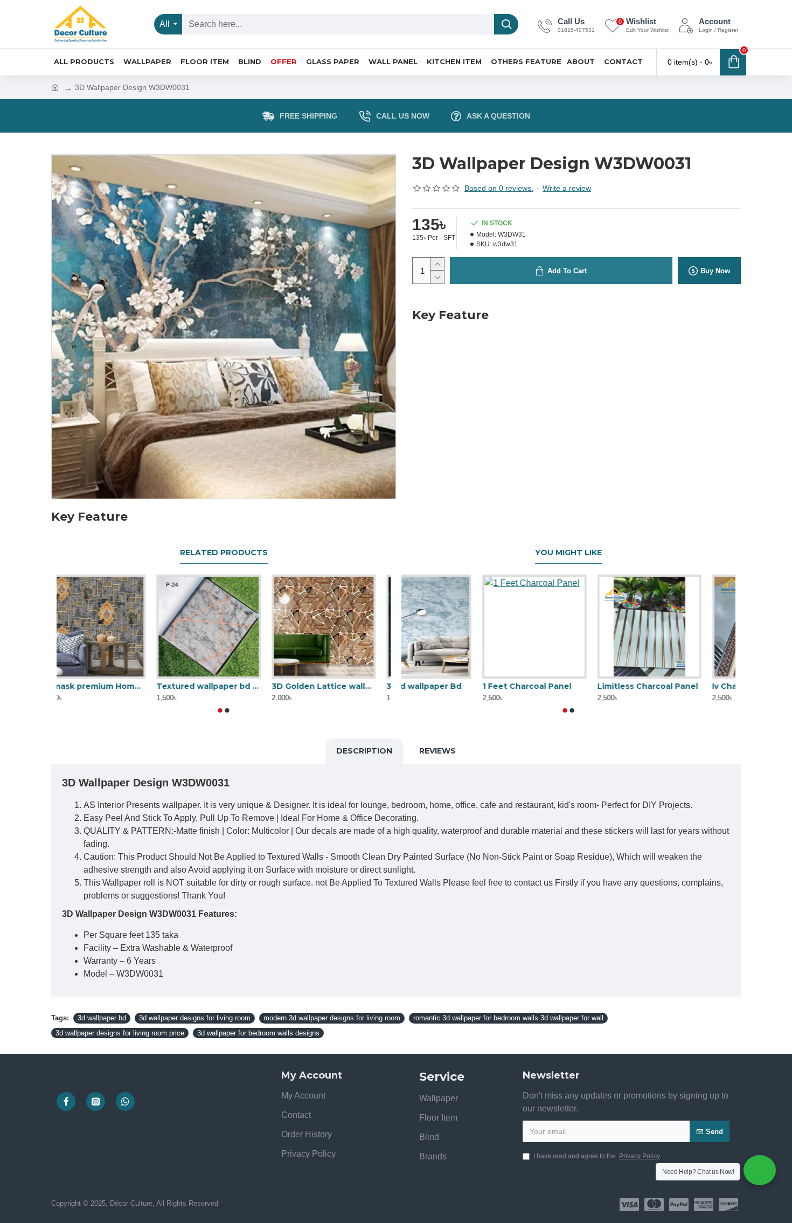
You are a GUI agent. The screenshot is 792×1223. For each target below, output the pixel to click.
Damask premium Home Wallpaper (109, 686)
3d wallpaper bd (102, 1018)
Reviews (437, 751)
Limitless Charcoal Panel (681, 686)
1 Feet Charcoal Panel (560, 686)
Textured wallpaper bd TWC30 (223, 686)
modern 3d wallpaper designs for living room (331, 1018)
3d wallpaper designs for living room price (119, 1033)
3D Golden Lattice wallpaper (339, 686)
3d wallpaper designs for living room (195, 1018)
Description (364, 751)
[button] (220, 710)
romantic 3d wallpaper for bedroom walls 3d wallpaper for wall (508, 1018)
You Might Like (568, 552)
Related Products (224, 552)
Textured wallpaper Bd (448, 686)
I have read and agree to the (596, 1156)
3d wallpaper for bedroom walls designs (258, 1033)
